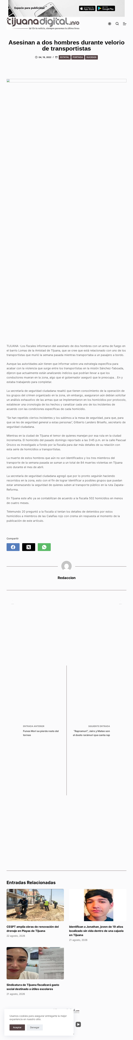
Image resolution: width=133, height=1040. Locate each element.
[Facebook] (13, 547)
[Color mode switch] (109, 23)
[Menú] (124, 23)
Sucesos (91, 57)
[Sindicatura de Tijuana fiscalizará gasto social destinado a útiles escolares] (35, 963)
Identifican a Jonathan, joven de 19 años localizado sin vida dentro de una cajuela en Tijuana (96, 931)
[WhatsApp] (44, 547)
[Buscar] (117, 23)
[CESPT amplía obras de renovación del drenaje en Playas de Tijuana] (35, 905)
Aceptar (17, 1027)
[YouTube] (78, 1024)
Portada (78, 57)
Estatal (64, 57)
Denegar (34, 1027)
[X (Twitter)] (28, 547)
